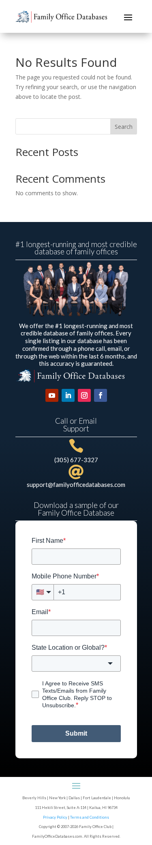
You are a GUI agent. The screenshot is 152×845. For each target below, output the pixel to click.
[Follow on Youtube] (51, 395)
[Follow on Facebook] (100, 395)
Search (124, 126)
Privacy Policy (55, 817)
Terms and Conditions (89, 817)
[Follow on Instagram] (84, 395)
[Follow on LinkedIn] (68, 395)
